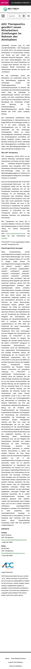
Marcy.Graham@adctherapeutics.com (14, 540)
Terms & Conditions (15, 666)
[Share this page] (28, 16)
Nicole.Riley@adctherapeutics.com (13, 553)
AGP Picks (4, 3)
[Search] (19, 16)
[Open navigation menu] (3, 16)
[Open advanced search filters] (24, 16)
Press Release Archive (18, 658)
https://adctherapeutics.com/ (16, 233)
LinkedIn (4, 238)
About (7, 658)
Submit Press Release (15, 662)
